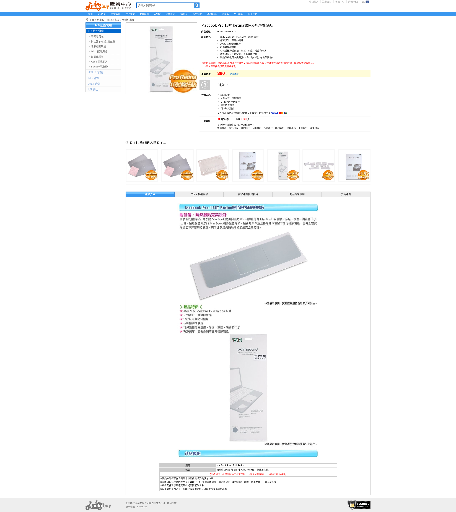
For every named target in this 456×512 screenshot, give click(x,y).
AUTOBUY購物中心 (108, 5)
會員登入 (313, 1)
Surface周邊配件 (100, 66)
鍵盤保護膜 (97, 56)
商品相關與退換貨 (248, 194)
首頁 (90, 14)
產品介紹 (150, 194)
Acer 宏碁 (94, 83)
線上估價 (252, 14)
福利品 (183, 14)
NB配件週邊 (128, 19)
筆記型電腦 (113, 19)
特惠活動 (197, 14)
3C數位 (102, 14)
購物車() (353, 1)
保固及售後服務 (199, 194)
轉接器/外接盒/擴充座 (103, 41)
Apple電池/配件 (99, 61)
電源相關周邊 (98, 46)
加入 (364, 1)
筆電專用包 (97, 36)
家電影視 (115, 14)
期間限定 (170, 14)
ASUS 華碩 (95, 72)
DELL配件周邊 (99, 51)
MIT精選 (144, 14)
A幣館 (157, 14)
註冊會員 (326, 1)
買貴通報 (234, 74)
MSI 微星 (94, 78)
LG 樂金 (93, 89)
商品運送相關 (297, 194)
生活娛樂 (130, 14)
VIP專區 (238, 14)
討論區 (225, 14)
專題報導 (212, 14)
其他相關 (346, 194)
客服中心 (339, 1)
